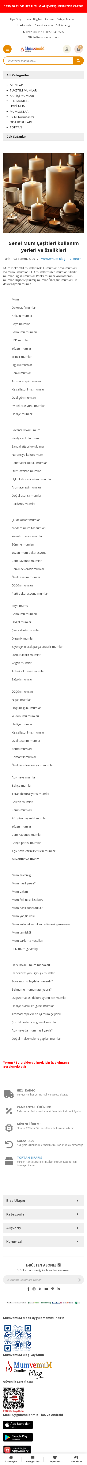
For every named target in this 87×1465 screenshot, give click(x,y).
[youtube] (46, 1289)
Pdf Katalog (63, 25)
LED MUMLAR (19, 101)
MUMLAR (16, 85)
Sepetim (54, 1461)
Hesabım (76, 1461)
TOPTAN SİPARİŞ (29, 1157)
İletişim (49, 19)
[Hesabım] (67, 49)
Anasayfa (11, 1461)
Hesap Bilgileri (33, 19)
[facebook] (28, 1289)
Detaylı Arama (65, 19)
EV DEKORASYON (22, 117)
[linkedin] (58, 1289)
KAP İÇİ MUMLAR (22, 96)
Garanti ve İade (44, 25)
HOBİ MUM (18, 106)
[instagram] (34, 1289)
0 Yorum (76, 259)
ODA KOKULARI (21, 122)
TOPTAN (16, 127)
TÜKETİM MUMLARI (24, 90)
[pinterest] (52, 1289)
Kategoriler (33, 1461)
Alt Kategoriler (18, 75)
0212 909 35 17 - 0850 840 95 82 (44, 32)
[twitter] (40, 1289)
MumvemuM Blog (53, 259)
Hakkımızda (24, 25)
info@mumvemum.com (45, 37)
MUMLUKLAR (19, 112)
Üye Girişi (16, 19)
